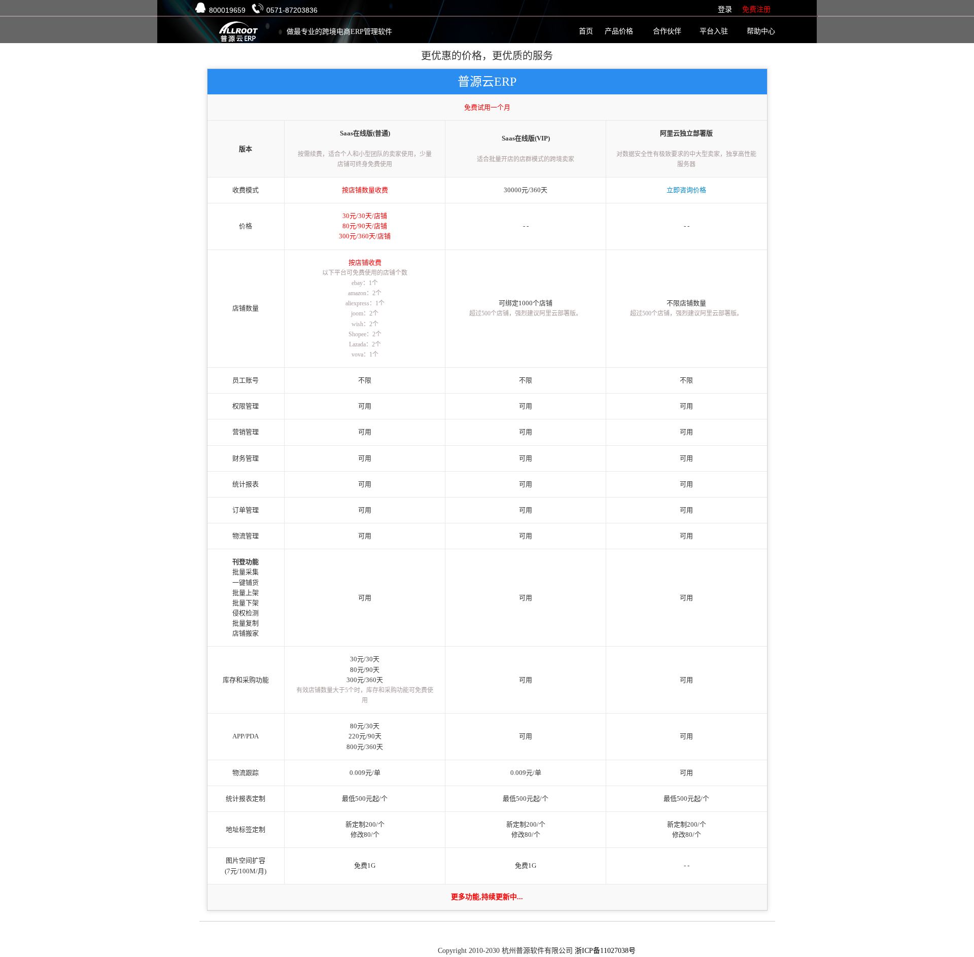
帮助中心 (761, 31)
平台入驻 (714, 31)
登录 (725, 9)
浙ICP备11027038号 (605, 950)
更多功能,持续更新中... (487, 897)
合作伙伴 (667, 31)
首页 (586, 31)
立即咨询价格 (686, 190)
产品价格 (619, 31)
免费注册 (756, 9)
